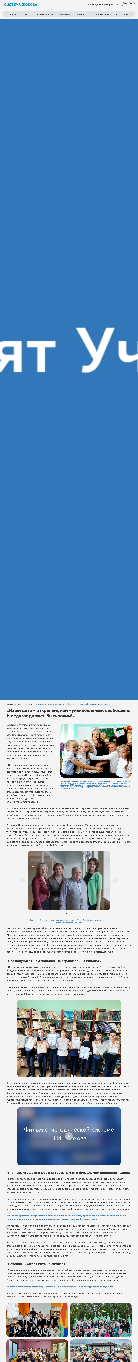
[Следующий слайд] (115, 880)
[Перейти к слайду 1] (66, 913)
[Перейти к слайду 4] (71, 913)
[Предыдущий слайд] (22, 880)
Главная (9, 704)
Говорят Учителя (24, 704)
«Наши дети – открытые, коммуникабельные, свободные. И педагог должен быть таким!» (75, 704)
